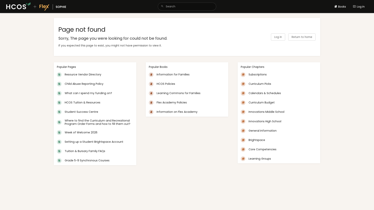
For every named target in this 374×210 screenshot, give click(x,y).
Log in (361, 7)
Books (342, 7)
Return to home (302, 37)
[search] (187, 6)
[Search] (162, 6)
